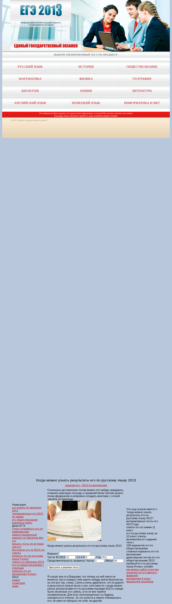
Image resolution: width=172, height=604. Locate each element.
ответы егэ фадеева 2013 (28, 562)
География (142, 78)
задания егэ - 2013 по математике (86, 485)
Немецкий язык (86, 103)
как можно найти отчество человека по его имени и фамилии (142, 572)
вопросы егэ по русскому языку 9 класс (27, 557)
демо (15, 586)
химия (16, 580)
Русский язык (30, 66)
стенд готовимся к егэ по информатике (27, 530)
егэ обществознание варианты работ (25, 521)
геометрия (18, 583)
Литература (142, 91)
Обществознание (142, 66)
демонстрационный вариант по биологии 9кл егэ (27, 537)
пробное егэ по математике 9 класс (24, 572)
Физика (86, 78)
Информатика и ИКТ (142, 103)
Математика (30, 78)
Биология (30, 91)
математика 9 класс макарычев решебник (139, 580)
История (86, 66)
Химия (86, 91)
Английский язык (30, 103)
